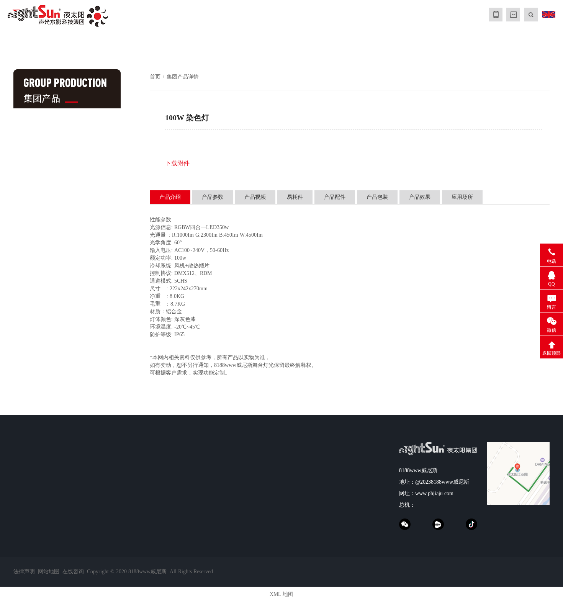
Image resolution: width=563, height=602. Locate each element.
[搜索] (531, 14)
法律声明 (24, 571)
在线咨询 (73, 571)
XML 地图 (281, 594)
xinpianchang (438, 524)
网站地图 (48, 571)
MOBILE (495, 14)
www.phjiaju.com (434, 493)
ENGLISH (548, 14)
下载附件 (177, 163)
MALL (513, 14)
